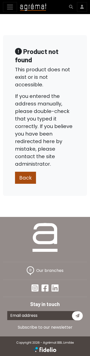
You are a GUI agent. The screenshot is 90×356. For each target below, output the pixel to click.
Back (25, 177)
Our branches (50, 270)
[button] (71, 7)
